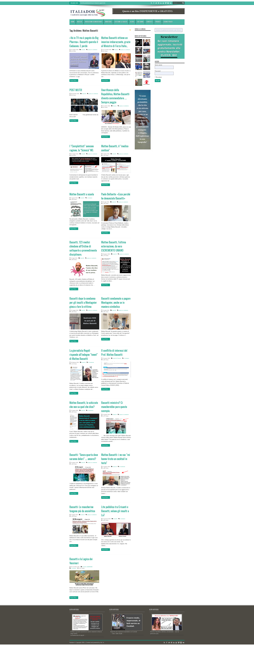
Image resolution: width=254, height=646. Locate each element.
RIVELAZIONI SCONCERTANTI (93, 22)
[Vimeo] (166, 3)
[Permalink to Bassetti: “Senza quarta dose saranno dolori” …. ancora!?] (84, 481)
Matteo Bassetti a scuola (81, 194)
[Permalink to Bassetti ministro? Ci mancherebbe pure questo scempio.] (116, 433)
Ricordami (159, 77)
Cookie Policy (168, 22)
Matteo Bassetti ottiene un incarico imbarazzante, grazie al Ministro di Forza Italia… (115, 42)
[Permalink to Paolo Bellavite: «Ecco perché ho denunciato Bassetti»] (116, 220)
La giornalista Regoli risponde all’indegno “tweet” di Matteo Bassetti (83, 354)
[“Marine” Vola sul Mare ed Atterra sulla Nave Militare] (146, 58)
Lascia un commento (92, 49)
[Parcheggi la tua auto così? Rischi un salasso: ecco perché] (146, 50)
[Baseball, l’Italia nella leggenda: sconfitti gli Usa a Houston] (138, 66)
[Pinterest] (159, 3)
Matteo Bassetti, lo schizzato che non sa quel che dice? (83, 405)
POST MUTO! (75, 90)
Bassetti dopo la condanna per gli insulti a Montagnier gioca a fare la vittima (83, 302)
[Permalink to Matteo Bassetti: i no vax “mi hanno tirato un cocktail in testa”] (116, 485)
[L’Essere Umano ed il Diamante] (138, 42)
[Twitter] (156, 3)
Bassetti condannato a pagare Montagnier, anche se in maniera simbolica (115, 302)
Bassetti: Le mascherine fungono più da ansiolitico (82, 509)
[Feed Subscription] (130, 30)
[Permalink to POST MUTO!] (84, 112)
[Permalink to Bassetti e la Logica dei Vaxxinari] (84, 585)
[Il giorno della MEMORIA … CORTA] (138, 58)
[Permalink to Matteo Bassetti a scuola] (84, 216)
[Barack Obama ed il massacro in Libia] (146, 42)
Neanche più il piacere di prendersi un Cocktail (123, 631)
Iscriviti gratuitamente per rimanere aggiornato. (93, 3)
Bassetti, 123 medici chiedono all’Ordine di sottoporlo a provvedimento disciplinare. (83, 248)
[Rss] (151, 3)
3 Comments (90, 410)
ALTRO (132, 22)
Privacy (158, 22)
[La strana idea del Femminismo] (138, 82)
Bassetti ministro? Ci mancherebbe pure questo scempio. (114, 407)
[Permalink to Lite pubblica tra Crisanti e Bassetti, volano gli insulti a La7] (116, 537)
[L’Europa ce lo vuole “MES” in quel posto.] (146, 74)
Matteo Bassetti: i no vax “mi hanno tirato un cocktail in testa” (115, 459)
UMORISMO (89, 566)
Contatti (149, 22)
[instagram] (168, 3)
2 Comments (91, 362)
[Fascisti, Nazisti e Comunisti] (138, 74)
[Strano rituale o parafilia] (138, 50)
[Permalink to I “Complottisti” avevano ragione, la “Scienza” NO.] (84, 172)
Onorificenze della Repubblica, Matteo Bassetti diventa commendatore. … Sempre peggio (115, 96)
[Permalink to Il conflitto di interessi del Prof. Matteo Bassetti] (116, 377)
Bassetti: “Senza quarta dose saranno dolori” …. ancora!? (83, 457)
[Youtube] (163, 3)
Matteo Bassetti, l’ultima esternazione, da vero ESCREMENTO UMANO (113, 246)
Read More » (73, 80)
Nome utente (158, 65)
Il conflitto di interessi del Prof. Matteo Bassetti (114, 352)
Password (157, 71)
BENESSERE (108, 22)
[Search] (183, 2)
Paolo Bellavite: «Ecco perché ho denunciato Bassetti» (115, 196)
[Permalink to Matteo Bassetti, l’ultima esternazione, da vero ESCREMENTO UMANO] (116, 272)
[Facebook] (154, 3)
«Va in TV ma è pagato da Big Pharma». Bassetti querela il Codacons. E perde (84, 42)
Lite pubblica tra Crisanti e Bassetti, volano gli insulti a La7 (115, 511)
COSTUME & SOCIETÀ (121, 22)
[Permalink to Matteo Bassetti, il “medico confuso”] (116, 172)
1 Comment (89, 197)
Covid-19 (83, 49)
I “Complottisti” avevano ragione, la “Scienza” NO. (81, 148)
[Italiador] (87, 15)
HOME (72, 22)
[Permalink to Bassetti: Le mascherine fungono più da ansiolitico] (84, 533)
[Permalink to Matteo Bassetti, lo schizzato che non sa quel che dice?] (84, 429)
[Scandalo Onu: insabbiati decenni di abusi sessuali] (146, 66)
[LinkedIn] (161, 3)
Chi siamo (140, 22)
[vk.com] (170, 3)
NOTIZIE (79, 22)
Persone (116, 49)
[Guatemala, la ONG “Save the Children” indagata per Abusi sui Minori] (146, 82)
